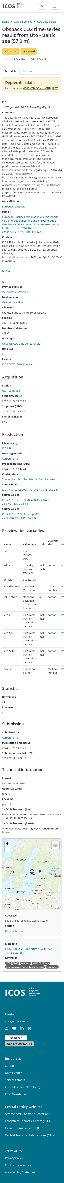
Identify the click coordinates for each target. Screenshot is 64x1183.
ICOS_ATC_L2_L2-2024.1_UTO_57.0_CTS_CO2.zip (30, 489)
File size (7, 317)
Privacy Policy (14, 1158)
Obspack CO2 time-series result (21, 343)
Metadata (11, 943)
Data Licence (13, 1073)
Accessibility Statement (20, 1172)
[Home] (13, 6)
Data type (8, 338)
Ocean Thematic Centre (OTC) (24, 1128)
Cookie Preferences (18, 1165)
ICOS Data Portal (46, 21)
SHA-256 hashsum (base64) (18, 823)
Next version (10, 297)
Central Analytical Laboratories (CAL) (29, 1135)
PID (4, 102)
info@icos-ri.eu (15, 1021)
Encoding (7, 799)
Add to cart (11, 51)
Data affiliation (11, 201)
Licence (6, 359)
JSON (8, 949)
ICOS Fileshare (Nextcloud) (22, 1087)
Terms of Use (14, 1151)
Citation (7, 237)
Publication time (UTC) (16, 742)
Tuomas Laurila (11, 479)
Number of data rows (15, 328)
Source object (10, 484)
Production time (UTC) (16, 463)
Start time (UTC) (12, 396)
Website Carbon (16, 1044)
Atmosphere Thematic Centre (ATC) (28, 1114)
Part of (6, 211)
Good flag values (12, 788)
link (51, 107)
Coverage (11, 915)
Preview (27, 71)
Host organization (13, 453)
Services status (15, 1080)
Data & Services (23, 21)
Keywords (11, 957)
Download (29, 51)
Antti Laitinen (47, 479)
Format (6, 778)
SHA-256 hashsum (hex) (16, 809)
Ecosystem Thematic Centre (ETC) (27, 1121)
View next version (12, 302)
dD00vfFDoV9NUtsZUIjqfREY (40, 88)
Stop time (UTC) (12, 406)
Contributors (10, 474)
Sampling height (12, 416)
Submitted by (10, 732)
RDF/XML (19, 949)
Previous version (12, 286)
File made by (10, 443)
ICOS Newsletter (15, 1094)
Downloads (9, 697)
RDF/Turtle (33, 949)
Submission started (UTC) (17, 753)
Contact (10, 1066)
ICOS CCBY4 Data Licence (17, 364)
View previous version (15, 292)
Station (6, 385)
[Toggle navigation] (54, 6)
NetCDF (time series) (14, 783)
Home (5, 21)
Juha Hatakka (29, 479)
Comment (8, 112)
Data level (8, 348)
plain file (7, 804)
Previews (7, 707)
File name (8, 307)
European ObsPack (13, 206)
